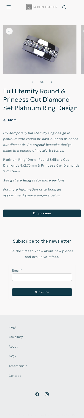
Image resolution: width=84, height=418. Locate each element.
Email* (17, 270)
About (13, 346)
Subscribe (42, 292)
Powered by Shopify (63, 415)
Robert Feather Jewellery (34, 415)
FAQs (12, 356)
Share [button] (12, 120)
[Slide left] (32, 82)
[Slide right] (51, 82)
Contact (15, 376)
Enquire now (42, 213)
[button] (8, 7)
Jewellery (16, 337)
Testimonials (18, 366)
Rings (13, 327)
